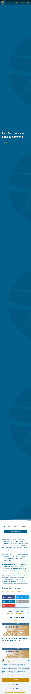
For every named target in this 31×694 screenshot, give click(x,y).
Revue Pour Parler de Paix (17, 526)
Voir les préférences (15, 688)
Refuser (15, 684)
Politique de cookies (9, 692)
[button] (28, 660)
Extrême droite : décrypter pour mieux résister (15, 639)
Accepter (15, 680)
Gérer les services (15, 675)
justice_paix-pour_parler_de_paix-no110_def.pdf (13, 591)
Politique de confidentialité (19, 692)
